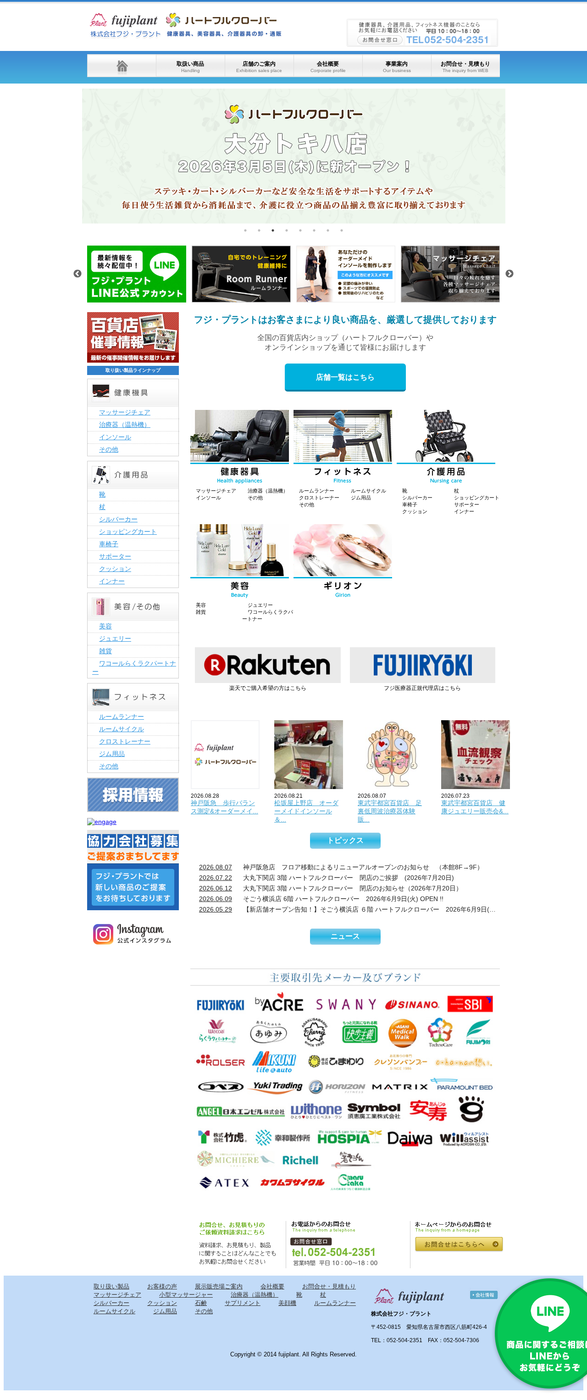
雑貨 (201, 612)
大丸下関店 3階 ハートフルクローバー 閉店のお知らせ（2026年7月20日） (330, 888)
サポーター (466, 504)
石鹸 (201, 1302)
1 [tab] (245, 230)
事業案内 (397, 67)
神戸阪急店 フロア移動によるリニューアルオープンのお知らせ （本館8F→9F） (341, 867)
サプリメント (242, 1302)
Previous (75, 156)
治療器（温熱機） (268, 490)
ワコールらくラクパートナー (134, 667)
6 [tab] (314, 230)
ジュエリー (260, 605)
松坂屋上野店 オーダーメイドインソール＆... (306, 811)
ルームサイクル (368, 490)
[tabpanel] (293, 156)
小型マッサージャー (186, 1294)
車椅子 (409, 504)
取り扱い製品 (111, 1286)
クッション (414, 511)
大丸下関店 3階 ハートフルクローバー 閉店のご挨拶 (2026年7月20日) (326, 877)
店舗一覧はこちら (345, 377)
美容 (201, 605)
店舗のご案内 (259, 67)
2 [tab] (259, 230)
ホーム (121, 65)
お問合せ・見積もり (465, 67)
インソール (208, 497)
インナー (464, 511)
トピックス (345, 840)
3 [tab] (272, 230)
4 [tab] (286, 230)
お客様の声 (162, 1286)
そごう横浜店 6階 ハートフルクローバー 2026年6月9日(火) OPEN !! (321, 898)
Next (512, 156)
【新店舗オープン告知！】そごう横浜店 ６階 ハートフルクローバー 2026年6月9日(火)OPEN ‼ (349, 909)
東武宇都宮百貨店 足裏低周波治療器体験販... (390, 811)
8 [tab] (341, 230)
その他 (255, 497)
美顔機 (287, 1302)
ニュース (345, 936)
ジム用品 (361, 497)
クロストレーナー (319, 497)
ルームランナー (316, 490)
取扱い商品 (190, 67)
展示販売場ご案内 (219, 1286)
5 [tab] (300, 230)
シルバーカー (417, 497)
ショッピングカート (476, 497)
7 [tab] (327, 230)
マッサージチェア (216, 490)
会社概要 (328, 67)
